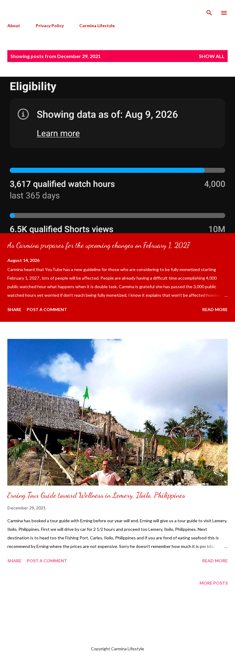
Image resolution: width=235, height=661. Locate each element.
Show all (212, 56)
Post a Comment (47, 309)
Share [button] (14, 309)
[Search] (209, 11)
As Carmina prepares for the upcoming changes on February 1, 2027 (98, 245)
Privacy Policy (50, 25)
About (13, 25)
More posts (214, 583)
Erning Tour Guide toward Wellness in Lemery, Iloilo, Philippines (96, 495)
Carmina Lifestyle (97, 25)
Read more (215, 309)
